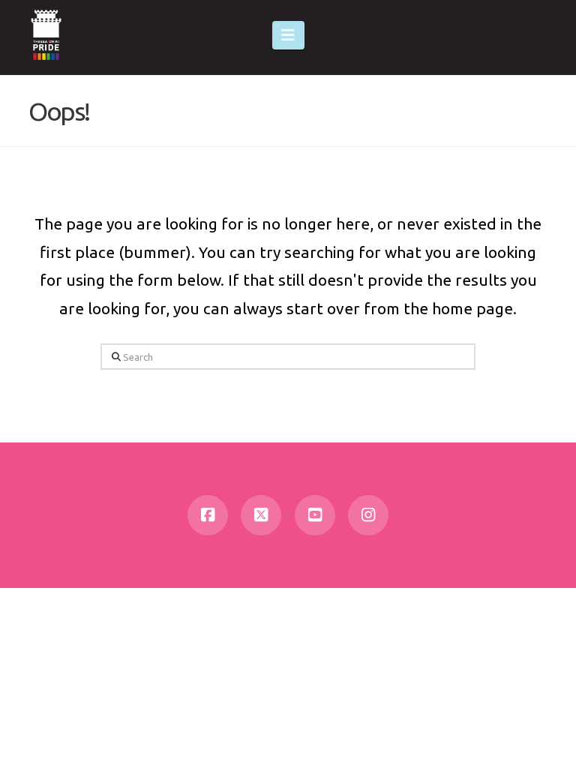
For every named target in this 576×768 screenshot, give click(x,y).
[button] (288, 35)
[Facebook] (208, 515)
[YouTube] (315, 515)
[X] (261, 515)
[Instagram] (368, 515)
